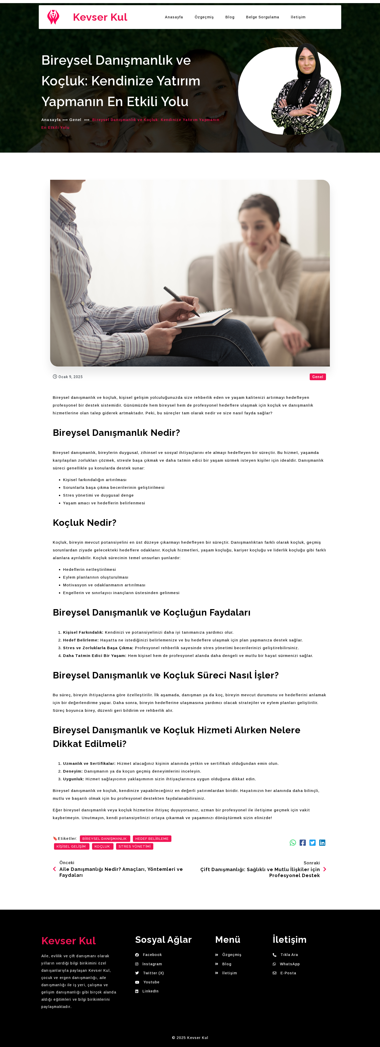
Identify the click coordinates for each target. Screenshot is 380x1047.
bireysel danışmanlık (105, 839)
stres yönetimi (135, 846)
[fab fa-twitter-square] (312, 842)
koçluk (103, 846)
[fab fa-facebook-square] (302, 842)
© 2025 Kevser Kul (190, 1038)
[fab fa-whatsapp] (293, 842)
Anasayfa (51, 120)
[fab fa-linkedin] (322, 842)
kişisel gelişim (72, 846)
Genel (75, 120)
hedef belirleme (152, 839)
